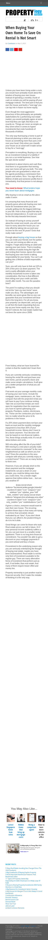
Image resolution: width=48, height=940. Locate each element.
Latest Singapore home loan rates (11, 829)
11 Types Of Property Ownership (17, 879)
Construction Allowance (14, 895)
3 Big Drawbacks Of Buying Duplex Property (21, 872)
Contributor (11, 43)
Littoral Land (10, 906)
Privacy (27, 926)
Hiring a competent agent (31, 827)
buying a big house (26, 237)
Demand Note (10, 902)
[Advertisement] (24, 71)
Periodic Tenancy (11, 897)
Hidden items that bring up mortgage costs (21, 830)
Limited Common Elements (15, 908)
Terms (22, 926)
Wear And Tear (11, 904)
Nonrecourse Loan (12, 900)
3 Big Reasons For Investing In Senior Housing (21, 889)
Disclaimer (33, 926)
